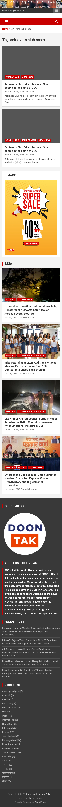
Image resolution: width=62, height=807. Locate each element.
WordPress (40, 802)
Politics (22, 468)
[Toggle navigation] (6, 21)
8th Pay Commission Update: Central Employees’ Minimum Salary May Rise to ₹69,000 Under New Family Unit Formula (29, 652)
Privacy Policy (44, 794)
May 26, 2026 (11, 373)
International (8, 720)
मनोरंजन (5, 777)
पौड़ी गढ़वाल (7, 773)
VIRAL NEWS (27, 77)
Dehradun (10, 299)
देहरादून (5, 764)
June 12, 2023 (11, 91)
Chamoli (6, 695)
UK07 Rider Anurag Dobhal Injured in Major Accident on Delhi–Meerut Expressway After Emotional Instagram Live (31, 422)
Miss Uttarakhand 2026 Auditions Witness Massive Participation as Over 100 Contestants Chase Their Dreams (30, 366)
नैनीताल (5, 769)
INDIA (8, 263)
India (16, 140)
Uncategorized (9, 740)
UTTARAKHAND (12, 77)
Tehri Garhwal (9, 736)
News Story (8, 724)
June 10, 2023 (11, 155)
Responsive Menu (56, 10)
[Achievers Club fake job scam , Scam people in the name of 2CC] (31, 62)
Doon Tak (30, 794)
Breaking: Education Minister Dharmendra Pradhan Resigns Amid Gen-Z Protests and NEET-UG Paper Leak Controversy (31, 631)
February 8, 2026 (12, 489)
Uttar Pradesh (29, 140)
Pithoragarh (8, 728)
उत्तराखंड (6, 760)
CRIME (8, 140)
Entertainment (9, 707)
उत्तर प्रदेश (7, 756)
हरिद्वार (4, 781)
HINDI (5, 711)
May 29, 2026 (11, 317)
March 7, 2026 (11, 429)
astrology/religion (11, 691)
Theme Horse (35, 798)
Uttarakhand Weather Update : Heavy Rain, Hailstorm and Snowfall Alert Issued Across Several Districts (31, 310)
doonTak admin (27, 91)
